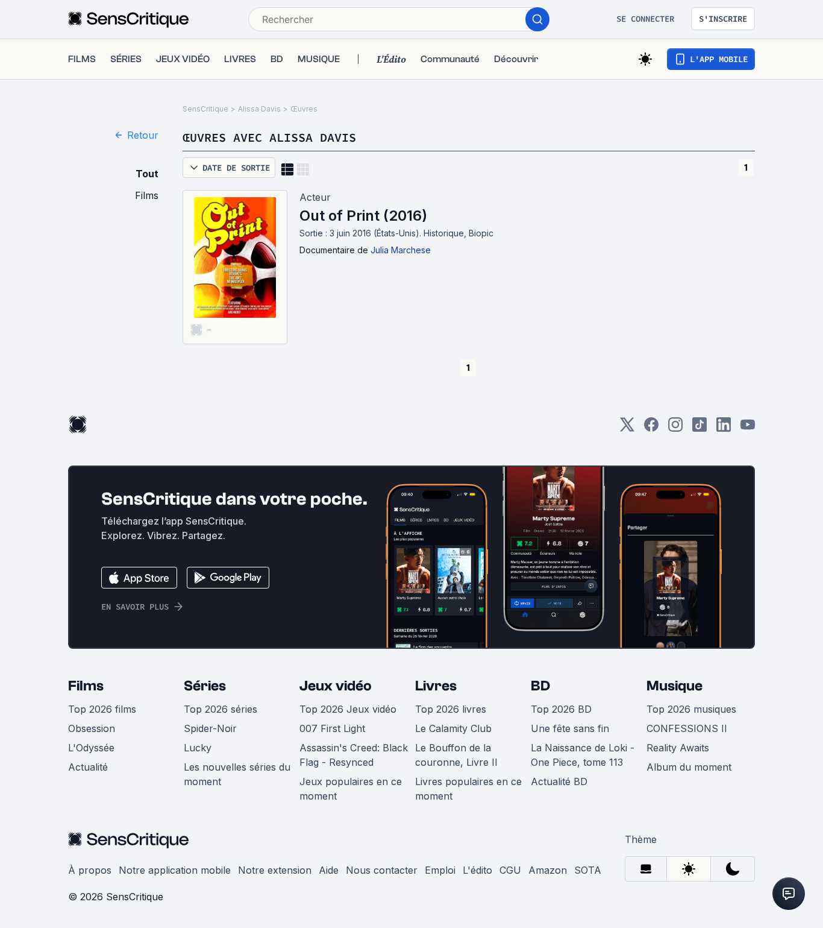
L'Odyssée (91, 748)
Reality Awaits (677, 748)
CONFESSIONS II (686, 728)
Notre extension (274, 870)
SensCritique (205, 108)
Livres (436, 686)
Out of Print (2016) (363, 215)
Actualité (88, 767)
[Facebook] (651, 428)
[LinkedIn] (723, 428)
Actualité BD (559, 781)
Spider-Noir (210, 728)
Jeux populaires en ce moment (350, 788)
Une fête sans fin (570, 728)
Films (86, 686)
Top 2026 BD (561, 709)
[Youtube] (747, 428)
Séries (205, 686)
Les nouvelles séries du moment (237, 774)
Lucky (197, 748)
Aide (329, 870)
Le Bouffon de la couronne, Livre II (456, 755)
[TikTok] (699, 428)
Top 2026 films (102, 709)
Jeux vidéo (335, 686)
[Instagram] (675, 428)
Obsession (91, 728)
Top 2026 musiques (691, 709)
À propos (89, 870)
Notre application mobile (175, 870)
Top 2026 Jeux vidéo (347, 709)
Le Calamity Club (453, 728)
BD (540, 686)
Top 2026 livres (450, 709)
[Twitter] (627, 428)
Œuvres (304, 108)
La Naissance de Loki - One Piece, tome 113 (582, 755)
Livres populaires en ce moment (468, 788)
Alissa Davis (259, 108)
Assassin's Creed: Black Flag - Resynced (353, 755)
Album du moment (688, 767)
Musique (674, 686)
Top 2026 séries (220, 709)
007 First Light (332, 728)
